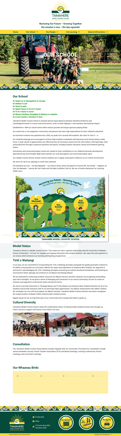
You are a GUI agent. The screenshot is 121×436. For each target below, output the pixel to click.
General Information (96, 32)
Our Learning (71, 32)
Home (15, 32)
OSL (111, 434)
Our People (50, 32)
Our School (30, 32)
